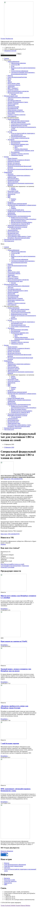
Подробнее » (4, 608)
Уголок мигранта (16, 228)
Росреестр (10, 202)
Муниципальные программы (19, 141)
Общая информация (13, 61)
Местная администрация (18, 122)
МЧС (9, 197)
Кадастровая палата (13, 231)
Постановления (15, 142)
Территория (11, 86)
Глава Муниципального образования (18, 97)
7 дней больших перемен (10, 743)
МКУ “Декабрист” (13, 88)
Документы (11, 139)
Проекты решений (13, 103)
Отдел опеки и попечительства (20, 138)
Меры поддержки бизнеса (18, 220)
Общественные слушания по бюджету (19, 160)
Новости (10, 75)
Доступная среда (9, 241)
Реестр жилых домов (14, 83)
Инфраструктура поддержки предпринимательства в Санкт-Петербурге (23, 218)
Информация (8, 172)
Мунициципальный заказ (15, 92)
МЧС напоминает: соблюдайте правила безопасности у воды (15, 790)
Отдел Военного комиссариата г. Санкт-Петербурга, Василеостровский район (19, 237)
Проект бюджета (12, 158)
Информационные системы (19, 125)
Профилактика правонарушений (17, 203)
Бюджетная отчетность (14, 164)
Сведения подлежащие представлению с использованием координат (23, 73)
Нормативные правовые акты (19, 144)
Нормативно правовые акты (16, 111)
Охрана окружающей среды (16, 210)
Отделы (10, 131)
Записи (13, 188)
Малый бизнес (12, 214)
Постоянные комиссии (14, 100)
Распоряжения (15, 152)
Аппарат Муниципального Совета (18, 102)
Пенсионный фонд (13, 178)
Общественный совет (14, 234)
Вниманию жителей (13, 180)
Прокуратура (11, 194)
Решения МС (11, 105)
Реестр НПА (11, 113)
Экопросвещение (13, 230)
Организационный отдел (18, 136)
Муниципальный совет (11, 96)
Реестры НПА (18, 146)
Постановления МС (13, 107)
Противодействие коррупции (12, 239)
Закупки (13, 94)
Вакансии (14, 130)
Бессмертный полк (13, 233)
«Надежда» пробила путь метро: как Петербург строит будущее (14, 707)
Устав (12, 66)
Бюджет (6, 156)
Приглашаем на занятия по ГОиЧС (14, 641)
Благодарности (12, 116)
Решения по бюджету (14, 161)
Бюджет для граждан (14, 163)
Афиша (10, 82)
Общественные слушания (15, 110)
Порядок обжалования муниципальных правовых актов (24, 149)
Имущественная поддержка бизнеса (21, 222)
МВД (9, 195)
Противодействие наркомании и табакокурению (22, 205)
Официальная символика (18, 63)
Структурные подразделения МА (21, 124)
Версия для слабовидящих (8, 55)
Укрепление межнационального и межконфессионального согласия (18, 226)
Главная (6, 58)
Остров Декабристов (7, 38)
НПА (16, 147)
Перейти (3, 544)
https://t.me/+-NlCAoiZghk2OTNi (13, 478)
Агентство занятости (14, 192)
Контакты (10, 174)
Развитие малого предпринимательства (19, 216)
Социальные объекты (14, 85)
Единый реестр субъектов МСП (20, 224)
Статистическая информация (19, 71)
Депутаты (10, 99)
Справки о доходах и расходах (16, 114)
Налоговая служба (13, 191)
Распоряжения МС (13, 108)
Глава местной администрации (20, 121)
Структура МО (15, 64)
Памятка (13, 189)
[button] (18, 244)
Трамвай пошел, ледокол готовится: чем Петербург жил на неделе (16, 670)
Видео (9, 78)
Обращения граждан (17, 155)
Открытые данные (13, 89)
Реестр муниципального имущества (18, 91)
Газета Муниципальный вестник (17, 77)
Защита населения (13, 181)
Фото (9, 80)
